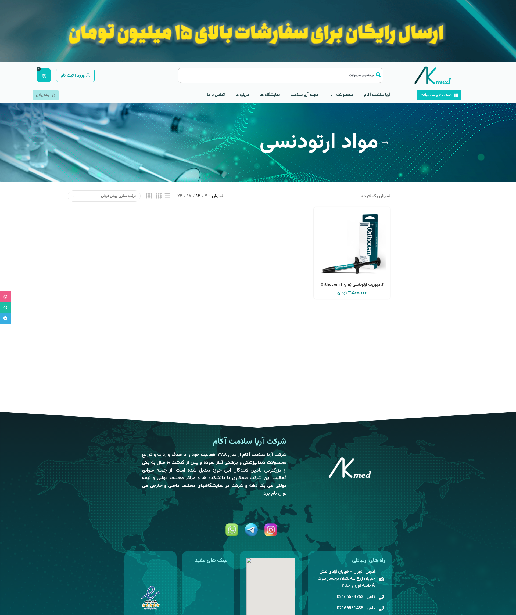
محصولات (344, 95)
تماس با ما (216, 95)
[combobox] (280, 75)
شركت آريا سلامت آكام (249, 441)
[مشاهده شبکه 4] (149, 196)
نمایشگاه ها (270, 95)
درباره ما (242, 95)
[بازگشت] (385, 143)
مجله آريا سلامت (304, 95)
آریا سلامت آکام (377, 95)
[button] (352, 252)
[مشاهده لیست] (167, 196)
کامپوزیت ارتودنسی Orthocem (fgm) (352, 285)
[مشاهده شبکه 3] (158, 196)
